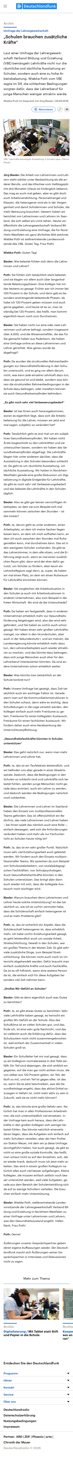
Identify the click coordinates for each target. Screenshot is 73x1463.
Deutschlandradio (16, 1409)
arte (49, 1436)
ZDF (28, 1436)
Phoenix (38, 1436)
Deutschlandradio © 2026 (22, 1448)
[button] (5, 6)
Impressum (12, 1426)
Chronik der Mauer (17, 1442)
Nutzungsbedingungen (20, 1421)
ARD (20, 1436)
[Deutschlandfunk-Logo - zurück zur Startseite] (36, 6)
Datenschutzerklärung (19, 1415)
